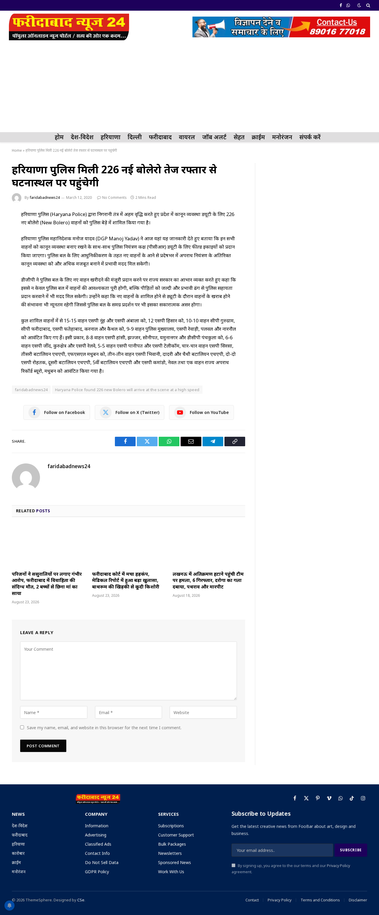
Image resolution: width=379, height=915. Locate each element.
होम (59, 137)
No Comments (114, 197)
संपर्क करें (310, 137)
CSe (80, 900)
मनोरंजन (282, 137)
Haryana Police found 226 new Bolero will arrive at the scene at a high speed (127, 389)
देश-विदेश (82, 137)
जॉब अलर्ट (214, 137)
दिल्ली (135, 137)
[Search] (367, 5)
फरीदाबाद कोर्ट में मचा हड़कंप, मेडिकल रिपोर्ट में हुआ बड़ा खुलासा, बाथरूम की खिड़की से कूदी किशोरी (125, 580)
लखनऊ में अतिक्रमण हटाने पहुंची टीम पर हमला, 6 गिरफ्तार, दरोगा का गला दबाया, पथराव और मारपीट (208, 580)
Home (17, 150)
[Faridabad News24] (69, 27)
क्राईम (258, 137)
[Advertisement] (189, 87)
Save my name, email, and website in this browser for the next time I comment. (104, 727)
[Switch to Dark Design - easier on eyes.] (359, 5)
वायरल (187, 137)
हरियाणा (111, 137)
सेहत (239, 137)
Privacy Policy (338, 865)
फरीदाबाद (160, 137)
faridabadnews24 (45, 197)
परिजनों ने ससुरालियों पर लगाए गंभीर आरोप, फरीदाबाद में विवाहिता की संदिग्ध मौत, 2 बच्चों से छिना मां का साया (47, 583)
